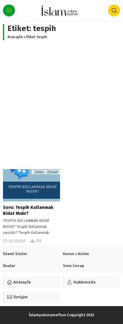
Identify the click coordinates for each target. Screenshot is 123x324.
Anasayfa (15, 37)
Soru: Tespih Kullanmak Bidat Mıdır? (28, 210)
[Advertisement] (61, 104)
